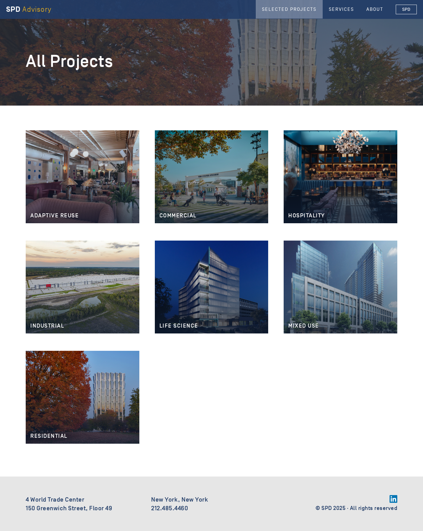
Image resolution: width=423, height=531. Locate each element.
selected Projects (289, 9)
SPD (406, 9)
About (374, 9)
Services (341, 9)
